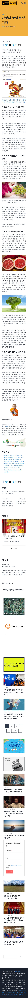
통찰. (5, 787)
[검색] (20, 956)
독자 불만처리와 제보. (17, 994)
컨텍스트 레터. (7, 712)
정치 (4, 687)
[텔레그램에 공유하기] (13, 45)
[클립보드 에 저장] (19, 45)
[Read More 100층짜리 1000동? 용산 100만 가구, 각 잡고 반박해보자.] (14, 780)
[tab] (11, 548)
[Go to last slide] (4, 533)
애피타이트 (8, 426)
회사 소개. (18, 971)
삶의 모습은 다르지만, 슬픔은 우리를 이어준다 (13, 943)
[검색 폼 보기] (22, 3)
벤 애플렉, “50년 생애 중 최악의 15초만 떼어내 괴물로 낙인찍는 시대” (13, 813)
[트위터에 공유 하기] (6, 45)
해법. (7, 687)
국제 (4, 939)
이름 (7, 858)
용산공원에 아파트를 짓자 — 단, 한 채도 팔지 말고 (13, 897)
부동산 (5, 893)
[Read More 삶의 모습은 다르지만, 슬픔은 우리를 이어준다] (14, 932)
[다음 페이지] (23, 533)
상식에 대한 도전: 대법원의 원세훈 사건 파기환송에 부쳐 (7, 502)
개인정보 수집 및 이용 (16, 865)
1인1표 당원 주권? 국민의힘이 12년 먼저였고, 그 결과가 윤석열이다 (14, 692)
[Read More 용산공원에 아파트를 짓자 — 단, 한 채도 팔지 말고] (14, 886)
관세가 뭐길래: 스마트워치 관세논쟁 (21, 501)
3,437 (14, 730)
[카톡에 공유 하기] (9, 45)
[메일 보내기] (16, 45)
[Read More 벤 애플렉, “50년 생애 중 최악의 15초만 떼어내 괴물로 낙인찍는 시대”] (14, 802)
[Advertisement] (14, 645)
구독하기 (9, 872)
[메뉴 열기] (24, 3)
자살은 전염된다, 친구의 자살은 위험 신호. (14, 837)
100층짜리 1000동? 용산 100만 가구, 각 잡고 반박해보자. (14, 791)
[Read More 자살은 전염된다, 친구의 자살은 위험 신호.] (14, 826)
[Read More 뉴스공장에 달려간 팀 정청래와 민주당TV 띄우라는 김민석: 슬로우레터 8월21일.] (14, 908)
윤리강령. (7, 994)
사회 (5, 14)
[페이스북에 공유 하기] (3, 45)
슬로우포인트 (6, 833)
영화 (11, 809)
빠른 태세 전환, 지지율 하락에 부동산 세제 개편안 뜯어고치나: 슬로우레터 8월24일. (14, 716)
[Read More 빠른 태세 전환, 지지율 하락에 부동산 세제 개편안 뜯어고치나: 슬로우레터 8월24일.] (14, 704)
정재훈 (3, 26)
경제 (8, 787)
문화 (3, 14)
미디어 (7, 809)
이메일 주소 (9, 850)
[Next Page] (20, 731)
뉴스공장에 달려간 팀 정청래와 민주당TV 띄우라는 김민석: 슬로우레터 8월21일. (14, 920)
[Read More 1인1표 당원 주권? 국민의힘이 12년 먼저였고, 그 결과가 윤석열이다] (14, 680)
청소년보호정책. (11, 992)
